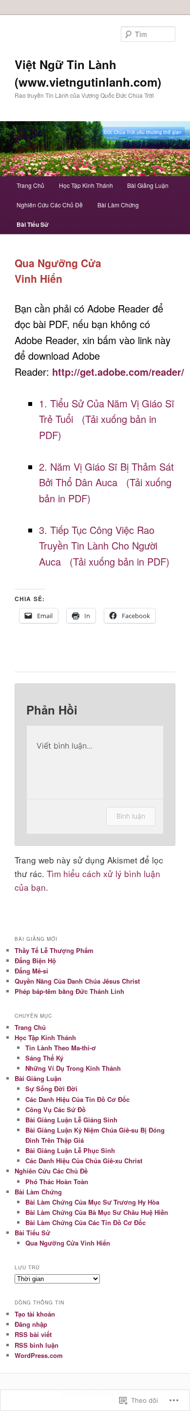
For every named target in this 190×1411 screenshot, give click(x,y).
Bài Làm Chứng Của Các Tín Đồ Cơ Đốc (85, 1222)
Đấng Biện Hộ (35, 960)
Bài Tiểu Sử (33, 224)
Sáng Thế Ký (44, 1058)
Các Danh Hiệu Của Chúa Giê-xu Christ (83, 1160)
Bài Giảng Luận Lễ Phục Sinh (70, 1150)
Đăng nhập (31, 1324)
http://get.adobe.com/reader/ (118, 372)
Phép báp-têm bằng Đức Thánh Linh (69, 991)
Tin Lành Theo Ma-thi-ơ (60, 1047)
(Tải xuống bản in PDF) (120, 561)
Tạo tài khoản (35, 1314)
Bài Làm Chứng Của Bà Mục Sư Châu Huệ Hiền (96, 1212)
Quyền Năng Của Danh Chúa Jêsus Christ (77, 981)
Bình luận (130, 816)
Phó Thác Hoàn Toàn (56, 1181)
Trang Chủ (30, 185)
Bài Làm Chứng (118, 205)
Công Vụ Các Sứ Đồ (55, 1109)
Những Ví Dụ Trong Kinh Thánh (73, 1068)
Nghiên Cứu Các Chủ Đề (50, 205)
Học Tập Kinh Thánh (86, 185)
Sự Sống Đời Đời (51, 1088)
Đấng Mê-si (31, 970)
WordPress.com (39, 1355)
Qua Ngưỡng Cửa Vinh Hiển (67, 1242)
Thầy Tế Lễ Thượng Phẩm (54, 950)
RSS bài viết (33, 1334)
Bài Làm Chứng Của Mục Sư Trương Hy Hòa (92, 1202)
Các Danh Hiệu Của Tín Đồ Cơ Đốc (77, 1099)
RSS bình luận (36, 1345)
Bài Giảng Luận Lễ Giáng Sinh (71, 1119)
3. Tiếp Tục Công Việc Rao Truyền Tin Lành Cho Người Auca (98, 545)
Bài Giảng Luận (148, 185)
